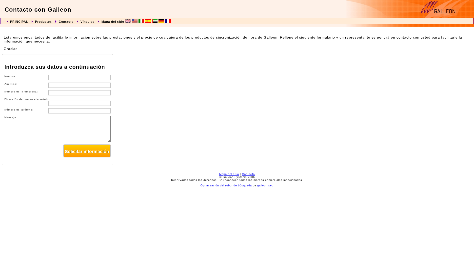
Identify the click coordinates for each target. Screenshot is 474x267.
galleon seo (265, 185)
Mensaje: (10, 117)
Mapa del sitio (112, 21)
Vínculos (87, 21)
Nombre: (10, 76)
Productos (43, 21)
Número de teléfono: (18, 109)
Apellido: (10, 84)
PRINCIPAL (19, 21)
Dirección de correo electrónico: (27, 99)
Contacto (66, 21)
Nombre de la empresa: (21, 91)
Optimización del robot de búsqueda (226, 185)
